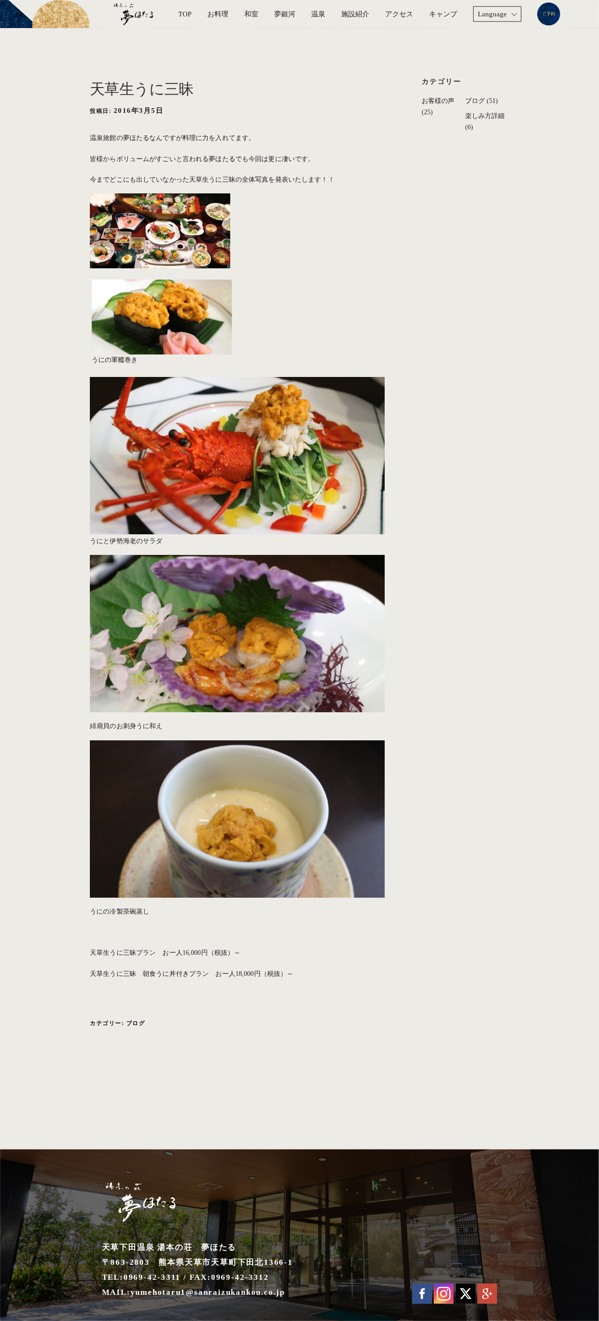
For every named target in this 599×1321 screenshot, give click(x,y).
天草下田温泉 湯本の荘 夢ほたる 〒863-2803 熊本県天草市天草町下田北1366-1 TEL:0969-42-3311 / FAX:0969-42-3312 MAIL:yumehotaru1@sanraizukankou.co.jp (197, 1270)
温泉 (318, 14)
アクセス (399, 14)
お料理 (217, 14)
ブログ (136, 1023)
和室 (251, 14)
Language (492, 13)
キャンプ (443, 14)
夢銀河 (284, 14)
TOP (184, 14)
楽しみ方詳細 (484, 115)
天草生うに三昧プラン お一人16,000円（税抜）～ (165, 952)
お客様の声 (438, 100)
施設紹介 (355, 14)
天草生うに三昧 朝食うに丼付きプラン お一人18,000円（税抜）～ (191, 973)
